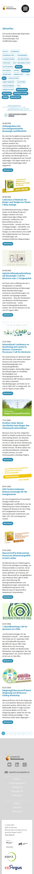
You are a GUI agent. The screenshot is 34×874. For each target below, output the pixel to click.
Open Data (6, 63)
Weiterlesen (8, 170)
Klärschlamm (14, 78)
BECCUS (5, 51)
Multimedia (7, 70)
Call (27, 74)
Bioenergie (15, 51)
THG (18, 86)
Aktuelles (17, 779)
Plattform (21, 82)
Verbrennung (22, 89)
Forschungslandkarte (17, 783)
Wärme (5, 97)
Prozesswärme (8, 86)
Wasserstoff (15, 97)
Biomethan (7, 74)
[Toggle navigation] (25, 8)
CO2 (4, 78)
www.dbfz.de (10, 835)
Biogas (16, 70)
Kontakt (17, 803)
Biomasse (25, 70)
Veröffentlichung (20, 93)
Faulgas (18, 67)
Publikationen (17, 787)
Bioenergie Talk (8, 55)
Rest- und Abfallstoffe (21, 63)
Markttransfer (8, 82)
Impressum (17, 807)
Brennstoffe (18, 74)
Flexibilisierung (9, 59)
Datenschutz (17, 812)
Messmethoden (23, 59)
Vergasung (7, 93)
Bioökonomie (8, 67)
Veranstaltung (8, 89)
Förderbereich (17, 795)
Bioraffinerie (22, 55)
